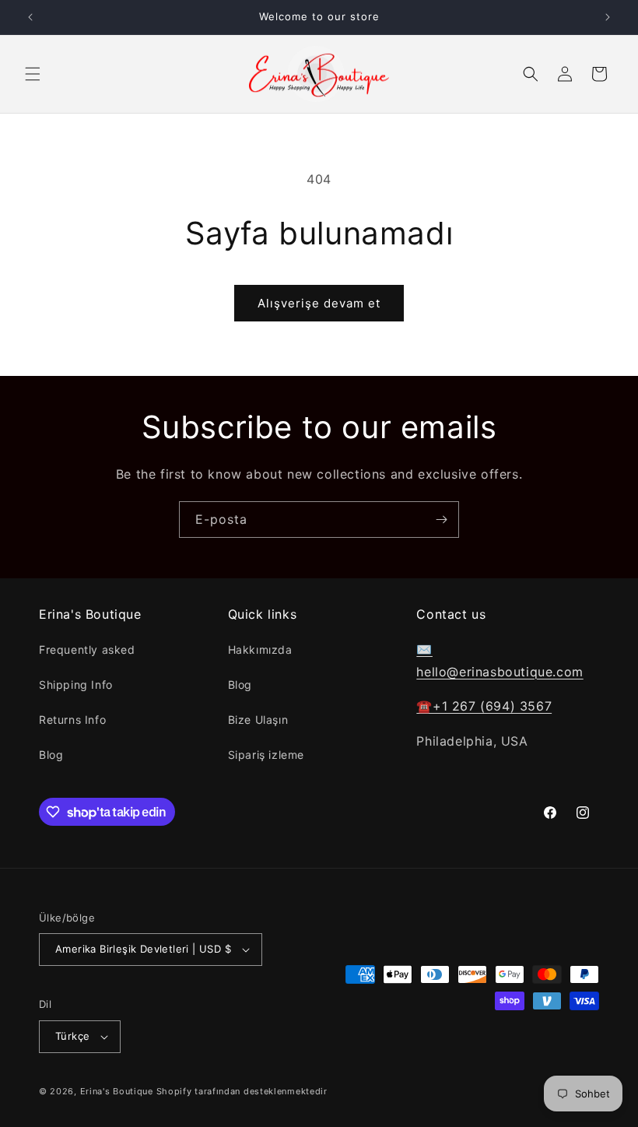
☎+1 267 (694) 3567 (484, 706)
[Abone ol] (441, 519)
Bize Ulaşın (258, 719)
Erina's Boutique (116, 1091)
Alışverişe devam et (319, 303)
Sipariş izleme (266, 754)
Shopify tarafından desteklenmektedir (242, 1091)
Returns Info (72, 719)
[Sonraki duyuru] (608, 17)
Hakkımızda (260, 649)
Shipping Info (76, 684)
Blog (51, 754)
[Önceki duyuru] (30, 17)
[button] (33, 74)
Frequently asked (87, 649)
